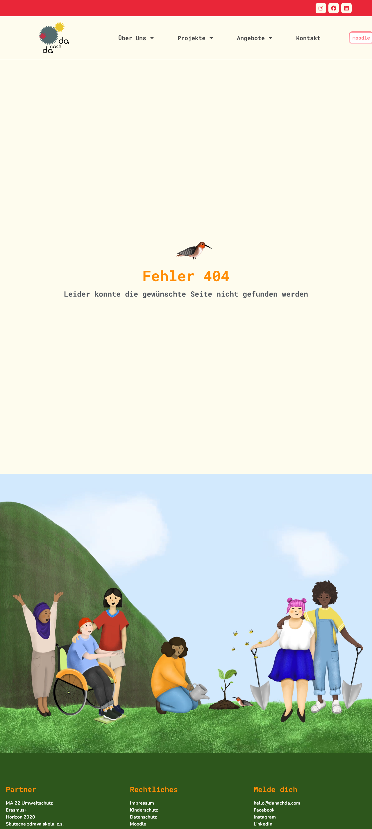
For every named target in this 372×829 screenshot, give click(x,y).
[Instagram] (321, 8)
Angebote (251, 38)
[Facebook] (333, 8)
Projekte (191, 38)
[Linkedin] (346, 8)
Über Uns (132, 38)
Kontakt (308, 38)
